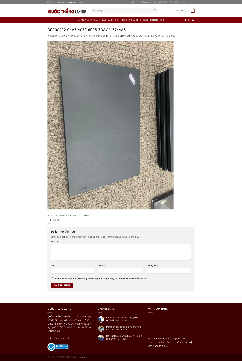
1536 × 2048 (79, 35)
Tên (53, 265)
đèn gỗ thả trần (156, 338)
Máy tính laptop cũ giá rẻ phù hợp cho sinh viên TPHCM (123, 328)
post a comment (83, 215)
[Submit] (155, 10)
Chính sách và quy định (128, 20)
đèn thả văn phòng (181, 342)
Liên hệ (192, 2)
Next (51, 223)
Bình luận (56, 241)
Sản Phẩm (174, 2)
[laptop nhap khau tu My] (57, 346)
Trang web (152, 265)
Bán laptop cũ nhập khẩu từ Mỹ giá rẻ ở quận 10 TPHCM (124, 337)
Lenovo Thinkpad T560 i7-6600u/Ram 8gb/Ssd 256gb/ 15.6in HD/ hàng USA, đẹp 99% (131, 35)
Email (102, 265)
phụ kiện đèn (163, 342)
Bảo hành (107, 20)
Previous (53, 219)
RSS (162, 20)
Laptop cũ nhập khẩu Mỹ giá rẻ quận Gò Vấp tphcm (122, 319)
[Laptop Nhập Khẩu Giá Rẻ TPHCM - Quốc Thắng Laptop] (67, 10)
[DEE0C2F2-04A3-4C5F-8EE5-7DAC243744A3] (110, 125)
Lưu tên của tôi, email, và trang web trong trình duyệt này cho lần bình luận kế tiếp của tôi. (101, 278)
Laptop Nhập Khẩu (88, 20)
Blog (183, 2)
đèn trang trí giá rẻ (158, 345)
